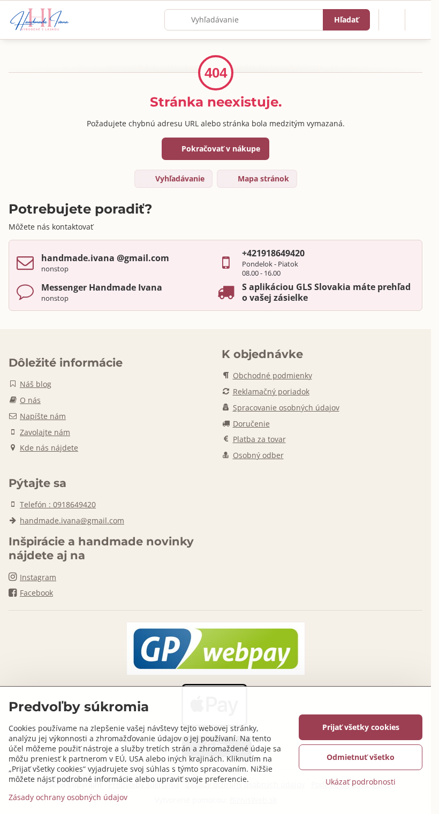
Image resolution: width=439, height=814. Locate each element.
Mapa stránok (262, 178)
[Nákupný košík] (392, 20)
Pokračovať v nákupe (219, 148)
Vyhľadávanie (179, 178)
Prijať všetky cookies (360, 727)
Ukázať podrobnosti (361, 782)
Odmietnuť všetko (361, 757)
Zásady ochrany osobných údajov (68, 797)
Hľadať (346, 19)
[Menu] (418, 20)
